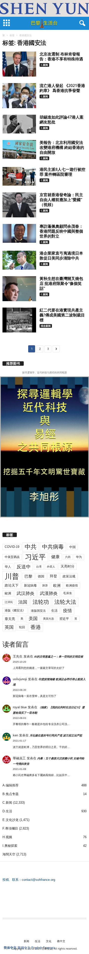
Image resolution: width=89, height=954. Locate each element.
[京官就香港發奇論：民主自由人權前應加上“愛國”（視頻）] (19, 204)
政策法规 (69, 576)
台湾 (39, 566)
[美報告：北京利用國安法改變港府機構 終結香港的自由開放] (19, 149)
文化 (48, 941)
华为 (79, 557)
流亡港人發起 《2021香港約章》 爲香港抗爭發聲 (62, 88)
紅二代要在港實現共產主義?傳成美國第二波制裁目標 (62, 315)
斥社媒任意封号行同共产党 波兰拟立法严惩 (56, 735)
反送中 (24, 566)
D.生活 (7, 811)
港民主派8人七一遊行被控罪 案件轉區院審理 (62, 172)
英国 (9, 627)
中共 (31, 546)
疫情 (67, 610)
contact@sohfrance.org (38, 880)
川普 (12, 576)
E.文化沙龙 (10, 820)
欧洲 (57, 585)
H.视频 (7, 837)
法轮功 (41, 602)
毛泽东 (67, 593)
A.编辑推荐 (10, 785)
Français (49, 948)
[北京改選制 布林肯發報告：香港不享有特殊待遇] (19, 64)
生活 (54, 610)
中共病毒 (53, 547)
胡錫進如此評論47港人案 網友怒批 (62, 119)
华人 (8, 567)
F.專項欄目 (10, 828)
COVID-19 (12, 547)
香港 (35, 627)
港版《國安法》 (15, 610)
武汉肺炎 (25, 593)
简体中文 (10, 948)
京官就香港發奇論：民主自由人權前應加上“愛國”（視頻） (61, 199)
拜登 (53, 576)
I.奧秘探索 (9, 846)
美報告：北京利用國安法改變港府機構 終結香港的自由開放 (62, 147)
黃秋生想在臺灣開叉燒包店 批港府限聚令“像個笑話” (61, 283)
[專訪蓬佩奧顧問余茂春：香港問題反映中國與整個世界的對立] (19, 233)
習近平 (64, 619)
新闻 (26, 941)
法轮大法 (65, 602)
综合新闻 (46, 326)
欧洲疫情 (72, 585)
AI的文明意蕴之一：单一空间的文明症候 (58, 656)
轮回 (22, 627)
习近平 (35, 557)
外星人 (51, 566)
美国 (33, 618)
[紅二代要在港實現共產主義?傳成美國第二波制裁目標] (19, 320)
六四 (67, 556)
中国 (72, 547)
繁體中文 (24, 948)
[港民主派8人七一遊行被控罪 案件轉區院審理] (19, 176)
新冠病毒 (30, 585)
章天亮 (10, 619)
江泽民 (9, 602)
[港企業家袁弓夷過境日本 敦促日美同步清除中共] (19, 260)
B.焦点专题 (10, 794)
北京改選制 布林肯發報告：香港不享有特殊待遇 (61, 56)
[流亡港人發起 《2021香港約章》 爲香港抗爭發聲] (19, 95)
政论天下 (12, 585)
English (36, 948)
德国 (41, 576)
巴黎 (28, 576)
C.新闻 (44, 65)
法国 (22, 602)
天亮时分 (67, 566)
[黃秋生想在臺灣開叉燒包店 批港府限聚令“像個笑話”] (19, 288)
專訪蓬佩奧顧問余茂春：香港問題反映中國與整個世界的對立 (61, 231)
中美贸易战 (12, 557)
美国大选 (48, 618)
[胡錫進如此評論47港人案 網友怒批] (19, 124)
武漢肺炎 (49, 593)
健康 (55, 557)
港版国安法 (38, 610)
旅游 (45, 585)
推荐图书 (13, 363)
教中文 (61, 941)
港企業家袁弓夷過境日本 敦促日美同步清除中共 (61, 255)
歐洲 (8, 593)
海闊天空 (8, 854)
